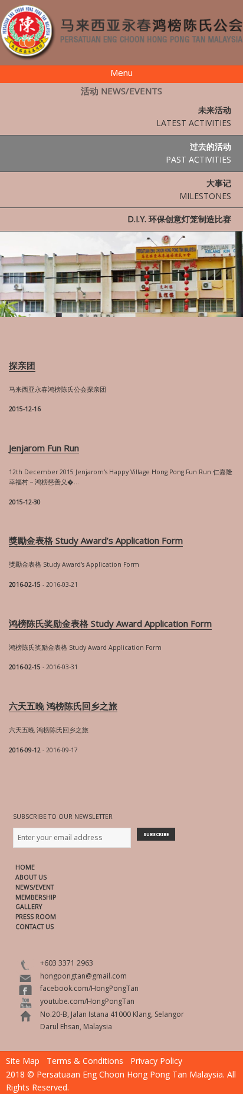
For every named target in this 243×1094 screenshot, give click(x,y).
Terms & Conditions (85, 1060)
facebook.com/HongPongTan (89, 988)
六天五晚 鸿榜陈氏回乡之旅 (63, 706)
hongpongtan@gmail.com (83, 976)
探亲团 (22, 365)
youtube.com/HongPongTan (87, 1001)
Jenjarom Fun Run (44, 448)
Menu (121, 72)
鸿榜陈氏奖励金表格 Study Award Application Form (110, 623)
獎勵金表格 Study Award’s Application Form (96, 540)
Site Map (23, 1060)
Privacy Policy (156, 1060)
